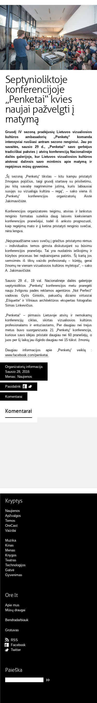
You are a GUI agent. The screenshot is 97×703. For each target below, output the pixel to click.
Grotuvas (12, 630)
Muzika (10, 540)
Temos (10, 521)
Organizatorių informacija (23, 367)
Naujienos (24, 377)
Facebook (18, 645)
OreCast (11, 526)
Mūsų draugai (15, 610)
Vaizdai (10, 530)
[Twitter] (30, 386)
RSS (14, 640)
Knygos (11, 555)
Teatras (10, 560)
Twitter (16, 650)
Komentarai (13, 397)
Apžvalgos (13, 516)
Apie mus (12, 605)
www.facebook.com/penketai (26, 355)
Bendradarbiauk (16, 620)
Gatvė (9, 570)
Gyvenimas (13, 575)
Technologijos (15, 565)
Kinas (9, 545)
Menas (10, 377)
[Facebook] (24, 386)
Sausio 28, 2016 (17, 372)
